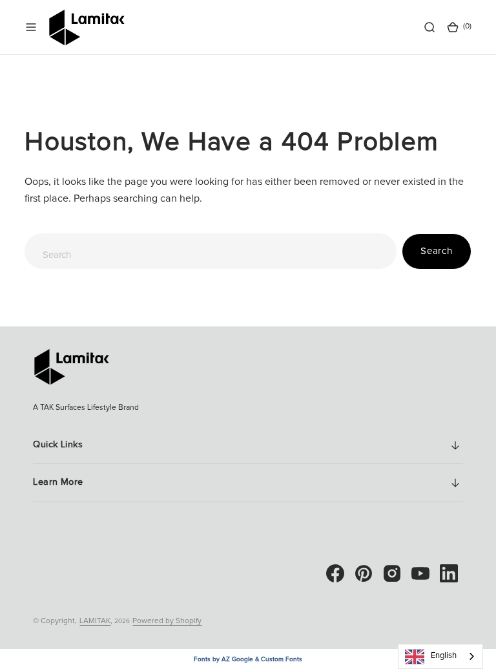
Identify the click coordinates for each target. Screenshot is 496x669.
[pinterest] (363, 573)
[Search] (429, 27)
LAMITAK (94, 621)
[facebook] (335, 573)
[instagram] (392, 573)
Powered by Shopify (167, 621)
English (444, 656)
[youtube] (420, 573)
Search (436, 251)
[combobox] (211, 251)
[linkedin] (449, 573)
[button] (31, 27)
